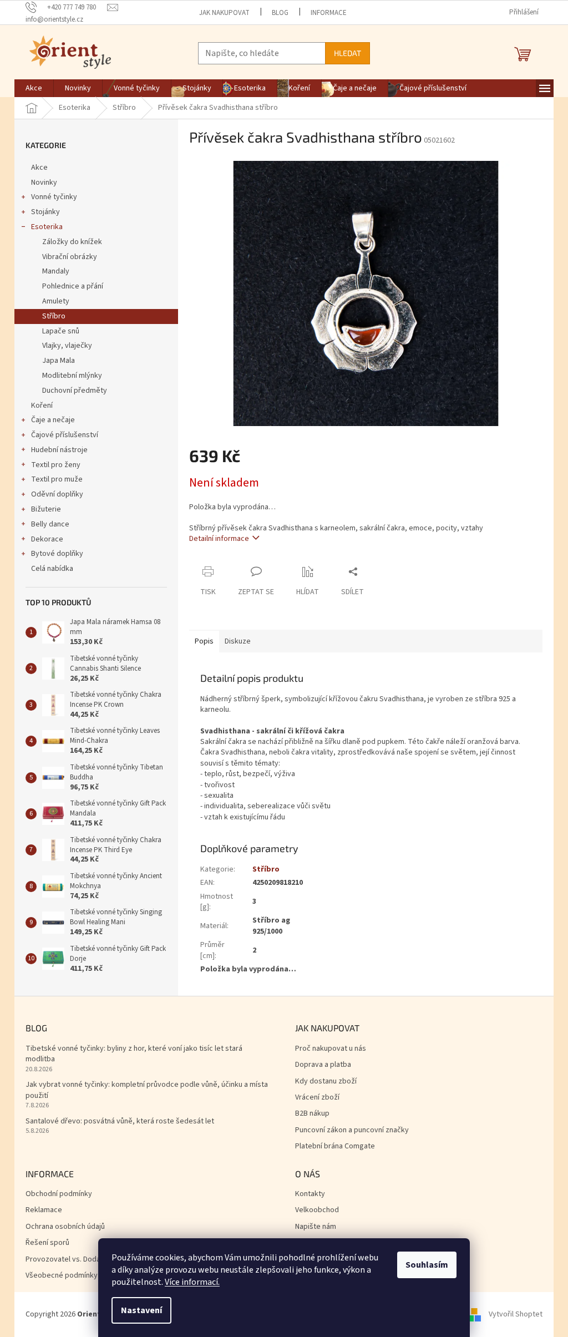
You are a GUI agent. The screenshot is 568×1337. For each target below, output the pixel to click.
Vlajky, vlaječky (67, 345)
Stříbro (53, 316)
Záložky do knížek (72, 241)
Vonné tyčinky (54, 196)
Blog (280, 13)
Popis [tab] (204, 641)
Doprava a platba (323, 1065)
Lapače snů (60, 331)
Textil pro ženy (55, 464)
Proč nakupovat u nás (330, 1049)
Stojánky (45, 211)
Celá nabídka (52, 568)
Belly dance (50, 524)
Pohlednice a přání (72, 286)
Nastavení (141, 1310)
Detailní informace (219, 538)
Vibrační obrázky (69, 256)
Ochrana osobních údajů (65, 1227)
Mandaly (55, 271)
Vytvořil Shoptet (515, 1314)
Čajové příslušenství (64, 434)
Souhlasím (426, 1265)
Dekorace (47, 539)
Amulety (55, 301)
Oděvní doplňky (57, 494)
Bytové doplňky (57, 553)
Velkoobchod (317, 1210)
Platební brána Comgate (335, 1146)
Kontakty (310, 1194)
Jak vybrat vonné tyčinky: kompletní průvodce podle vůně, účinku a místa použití (147, 1090)
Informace (329, 13)
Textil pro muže (57, 479)
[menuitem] (33, 88)
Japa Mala (58, 360)
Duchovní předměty (74, 390)
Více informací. (192, 1282)
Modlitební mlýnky (72, 375)
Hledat (347, 53)
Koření (42, 405)
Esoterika (47, 226)
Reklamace (44, 1210)
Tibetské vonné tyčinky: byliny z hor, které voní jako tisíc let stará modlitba (134, 1054)
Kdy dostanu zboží (326, 1081)
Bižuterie (46, 509)
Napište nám (315, 1227)
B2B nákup (312, 1113)
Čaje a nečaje (53, 420)
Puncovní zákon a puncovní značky (352, 1130)
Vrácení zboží (317, 1097)
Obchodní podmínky (59, 1194)
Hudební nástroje (59, 449)
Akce (39, 167)
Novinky (44, 182)
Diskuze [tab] (238, 641)
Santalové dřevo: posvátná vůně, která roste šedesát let (120, 1121)
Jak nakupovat (224, 13)
